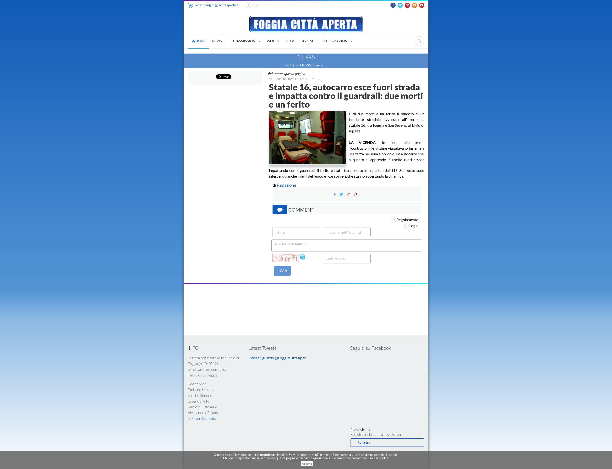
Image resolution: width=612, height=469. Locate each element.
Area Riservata (203, 418)
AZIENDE (309, 41)
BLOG (290, 41)
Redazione (287, 185)
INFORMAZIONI (336, 41)
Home (289, 65)
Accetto (307, 463)
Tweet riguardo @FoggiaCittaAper (277, 357)
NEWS (217, 41)
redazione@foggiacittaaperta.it (216, 5)
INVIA (282, 270)
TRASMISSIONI (244, 41)
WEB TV (273, 41)
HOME (200, 41)
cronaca (320, 65)
